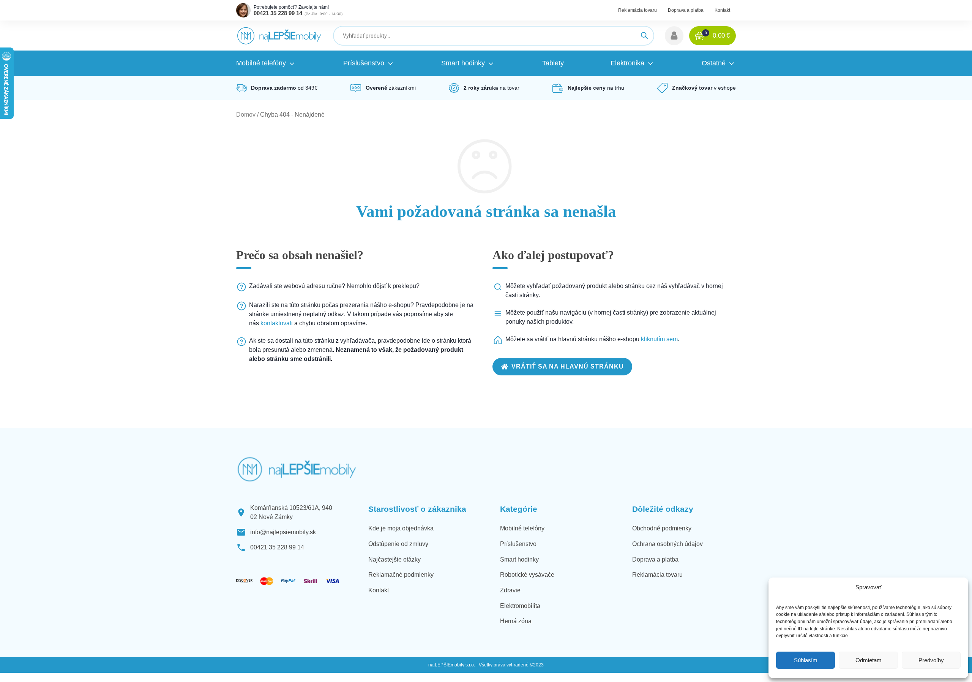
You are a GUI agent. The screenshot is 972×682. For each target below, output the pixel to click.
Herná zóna (516, 621)
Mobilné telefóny (522, 528)
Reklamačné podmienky (401, 574)
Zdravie (510, 590)
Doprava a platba (686, 10)
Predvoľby (931, 660)
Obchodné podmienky (661, 528)
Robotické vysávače (527, 574)
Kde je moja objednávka (401, 528)
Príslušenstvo (518, 544)
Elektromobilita (520, 606)
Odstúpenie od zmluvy (398, 544)
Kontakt (722, 10)
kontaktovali (276, 323)
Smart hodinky (519, 559)
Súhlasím (805, 660)
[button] (674, 35)
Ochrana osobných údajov (667, 544)
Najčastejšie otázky (394, 559)
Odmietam (868, 660)
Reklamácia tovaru (637, 10)
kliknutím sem (659, 339)
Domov (246, 114)
